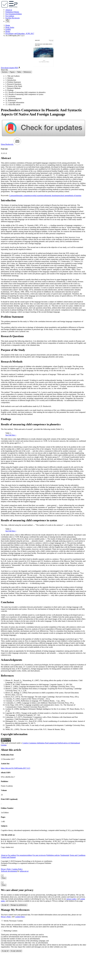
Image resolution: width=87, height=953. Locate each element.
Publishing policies (53, 855)
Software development (9, 871)
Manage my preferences (19, 905)
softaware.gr (24, 871)
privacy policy (71, 899)
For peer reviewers (39, 855)
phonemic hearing (50, 195)
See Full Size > (10, 435)
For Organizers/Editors (13, 14)
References (27, 72)
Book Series (9, 27)
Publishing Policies (12, 12)
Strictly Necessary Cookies (13, 921)
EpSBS (8, 29)
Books (7, 31)
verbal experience (38, 195)
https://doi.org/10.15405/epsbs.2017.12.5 (15, 768)
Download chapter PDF (9, 68)
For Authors (9, 16)
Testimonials (64, 855)
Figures (12, 72)
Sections (5, 72)
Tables (19, 72)
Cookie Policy (20, 917)
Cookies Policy (17, 869)
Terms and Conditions (77, 855)
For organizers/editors (24, 855)
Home (7, 25)
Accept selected (16, 951)
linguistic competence (24, 195)
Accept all (5, 905)
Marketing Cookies (10, 931)
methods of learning (74, 195)
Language (12, 195)
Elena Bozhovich (7, 144)
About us (8, 10)
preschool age (62, 195)
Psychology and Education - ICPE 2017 (19, 33)
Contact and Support (8, 857)
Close (4, 878)
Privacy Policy (6, 869)
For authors (12, 855)
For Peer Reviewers (12, 18)
